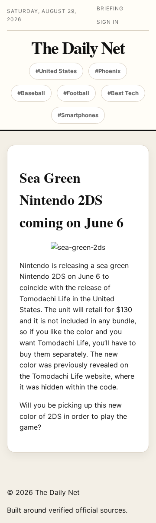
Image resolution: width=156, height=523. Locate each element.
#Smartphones (78, 115)
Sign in (108, 22)
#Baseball (31, 92)
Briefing (110, 8)
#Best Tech (123, 92)
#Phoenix (107, 70)
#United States (56, 70)
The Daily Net (77, 47)
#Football (76, 92)
